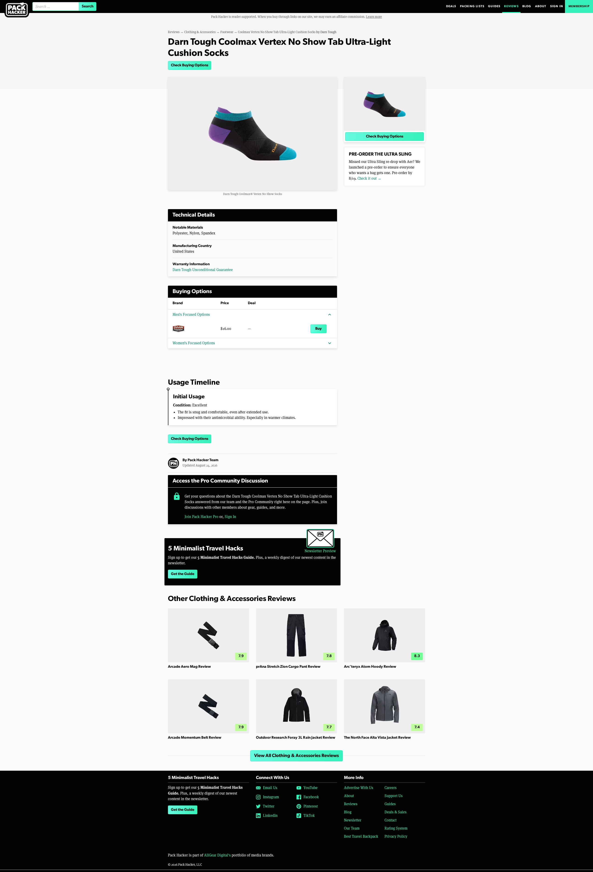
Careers (391, 787)
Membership (579, 6)
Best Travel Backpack (361, 836)
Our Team (352, 828)
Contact (391, 820)
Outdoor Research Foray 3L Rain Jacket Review (295, 738)
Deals (451, 6)
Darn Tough (328, 32)
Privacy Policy (396, 836)
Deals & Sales (396, 812)
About (540, 6)
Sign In (556, 6)
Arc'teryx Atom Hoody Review (370, 667)
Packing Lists (472, 6)
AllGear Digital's (217, 855)
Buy (318, 329)
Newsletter (352, 820)
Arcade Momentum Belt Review (194, 738)
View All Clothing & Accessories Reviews (296, 756)
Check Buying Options (189, 65)
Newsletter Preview (320, 551)
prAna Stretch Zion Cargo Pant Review (288, 667)
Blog (526, 6)
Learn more (374, 17)
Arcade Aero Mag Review (189, 667)
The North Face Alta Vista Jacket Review (377, 738)
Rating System (396, 828)
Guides (494, 6)
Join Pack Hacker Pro (201, 516)
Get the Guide (182, 574)
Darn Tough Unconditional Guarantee (203, 269)
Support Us (394, 795)
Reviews (511, 6)
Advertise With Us (358, 787)
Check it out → (369, 178)
